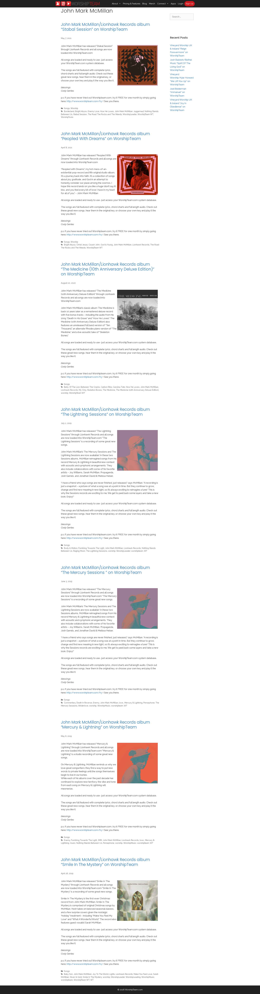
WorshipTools (67, 117)
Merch (152, 3)
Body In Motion (70, 548)
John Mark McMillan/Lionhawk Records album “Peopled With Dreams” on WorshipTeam (105, 136)
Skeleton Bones (94, 390)
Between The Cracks (90, 387)
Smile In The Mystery (92, 977)
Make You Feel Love (143, 974)
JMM (100, 840)
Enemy (96, 703)
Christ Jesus (82, 244)
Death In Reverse (84, 703)
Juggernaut (139, 111)
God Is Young (107, 244)
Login (180, 3)
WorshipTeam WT (145, 114)
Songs (67, 108)
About (115, 3)
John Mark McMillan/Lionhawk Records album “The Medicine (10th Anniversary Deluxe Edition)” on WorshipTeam (107, 269)
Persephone (149, 703)
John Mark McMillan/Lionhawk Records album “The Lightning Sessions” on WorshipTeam (105, 412)
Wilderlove (83, 706)
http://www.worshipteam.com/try (84, 101)
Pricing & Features (131, 3)
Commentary (70, 703)
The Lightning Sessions (96, 551)
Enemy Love (93, 111)
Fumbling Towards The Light (91, 548)
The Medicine (109, 390)
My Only (82, 390)
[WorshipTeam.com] (77, 3)
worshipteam (137, 551)
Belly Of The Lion (72, 387)
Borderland (69, 111)
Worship (74, 108)
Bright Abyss (81, 111)
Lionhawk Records (140, 244)
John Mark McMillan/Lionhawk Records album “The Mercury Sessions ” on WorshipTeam (105, 570)
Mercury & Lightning (133, 703)
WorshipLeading (133, 977)
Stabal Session (80, 114)
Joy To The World (100, 974)
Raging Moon (79, 551)
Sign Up (189, 3)
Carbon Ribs (106, 387)
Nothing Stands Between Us (89, 843)
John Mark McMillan (124, 111)
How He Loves (107, 111)
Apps (173, 3)
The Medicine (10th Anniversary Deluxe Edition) (137, 390)
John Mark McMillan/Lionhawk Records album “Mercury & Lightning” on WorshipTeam (105, 724)
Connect (161, 3)
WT (145, 551)
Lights (112, 974)
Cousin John (94, 244)
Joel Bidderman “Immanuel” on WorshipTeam (178, 92)
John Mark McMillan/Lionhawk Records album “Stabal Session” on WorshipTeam (105, 27)
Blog (144, 3)
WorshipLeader (130, 114)
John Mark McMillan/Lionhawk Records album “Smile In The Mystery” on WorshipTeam (105, 862)
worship (64, 393)
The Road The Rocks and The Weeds (105, 114)
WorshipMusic (103, 706)
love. (121, 703)
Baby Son (68, 974)
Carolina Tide (119, 387)
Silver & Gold (76, 977)
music (72, 843)
